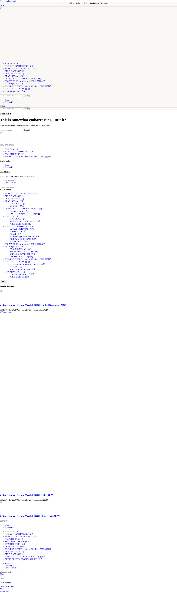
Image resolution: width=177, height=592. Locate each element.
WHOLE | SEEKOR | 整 (19, 277)
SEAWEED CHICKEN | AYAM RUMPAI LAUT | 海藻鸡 (28, 157)
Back (2, 5)
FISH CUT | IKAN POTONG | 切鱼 (19, 152)
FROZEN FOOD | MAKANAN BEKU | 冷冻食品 (25, 244)
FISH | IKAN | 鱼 (12, 149)
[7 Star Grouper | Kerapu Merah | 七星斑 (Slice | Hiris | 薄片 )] (4, 511)
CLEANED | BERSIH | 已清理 (22, 274)
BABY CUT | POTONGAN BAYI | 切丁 (21, 194)
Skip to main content (8, 1)
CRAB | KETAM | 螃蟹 (14, 201)
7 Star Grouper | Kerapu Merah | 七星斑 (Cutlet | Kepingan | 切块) (33, 305)
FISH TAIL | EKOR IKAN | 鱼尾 (23, 239)
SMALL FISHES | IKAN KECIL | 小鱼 (25, 221)
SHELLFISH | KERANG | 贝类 (17, 262)
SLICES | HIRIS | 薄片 (19, 241)
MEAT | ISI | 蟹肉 (17, 206)
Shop (7, 165)
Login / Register (11, 568)
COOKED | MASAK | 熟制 (21, 249)
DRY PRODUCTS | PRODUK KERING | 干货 (23, 209)
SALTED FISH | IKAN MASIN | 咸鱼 (25, 214)
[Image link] (16, 143)
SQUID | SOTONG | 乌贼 (15, 272)
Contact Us (9, 167)
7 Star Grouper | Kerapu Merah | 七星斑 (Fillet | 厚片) (26, 495)
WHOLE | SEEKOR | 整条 (20, 224)
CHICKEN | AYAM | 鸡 (14, 199)
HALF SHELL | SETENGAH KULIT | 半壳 (27, 264)
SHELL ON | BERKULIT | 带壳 (22, 254)
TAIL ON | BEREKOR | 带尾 (21, 257)
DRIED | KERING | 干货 (20, 211)
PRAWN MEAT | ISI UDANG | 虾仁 (24, 252)
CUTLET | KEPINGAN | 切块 (22, 229)
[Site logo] (28, 57)
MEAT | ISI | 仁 (16, 267)
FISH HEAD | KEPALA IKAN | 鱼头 (24, 236)
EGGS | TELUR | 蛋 (18, 231)
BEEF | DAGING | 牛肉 (14, 196)
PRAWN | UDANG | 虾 (14, 154)
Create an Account (7, 587)
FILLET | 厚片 (15, 234)
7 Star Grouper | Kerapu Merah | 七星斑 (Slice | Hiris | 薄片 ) (30, 516)
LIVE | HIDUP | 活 (17, 204)
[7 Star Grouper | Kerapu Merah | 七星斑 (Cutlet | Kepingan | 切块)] (4, 300)
